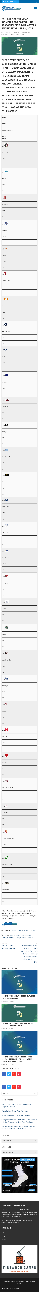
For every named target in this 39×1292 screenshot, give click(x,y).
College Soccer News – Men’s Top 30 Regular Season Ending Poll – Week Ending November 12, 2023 (17, 1059)
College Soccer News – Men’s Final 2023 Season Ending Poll (18, 997)
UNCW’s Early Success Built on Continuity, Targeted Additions (16, 1105)
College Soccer (14, 935)
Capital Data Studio (15, 1288)
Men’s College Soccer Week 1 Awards (15, 1111)
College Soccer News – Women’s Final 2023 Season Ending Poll (18, 1024)
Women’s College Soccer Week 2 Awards (16, 1115)
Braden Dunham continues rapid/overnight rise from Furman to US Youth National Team (18, 1127)
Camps (4, 1236)
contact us (15, 1222)
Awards (4, 1240)
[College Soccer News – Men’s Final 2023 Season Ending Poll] (19, 982)
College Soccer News (10, 32)
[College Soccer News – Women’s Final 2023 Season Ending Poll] (19, 1013)
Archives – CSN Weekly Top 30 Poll (14, 34)
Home (3, 1232)
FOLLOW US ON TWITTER (11, 1)
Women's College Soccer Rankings (21, 938)
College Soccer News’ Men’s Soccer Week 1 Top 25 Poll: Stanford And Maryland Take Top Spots (19, 1121)
